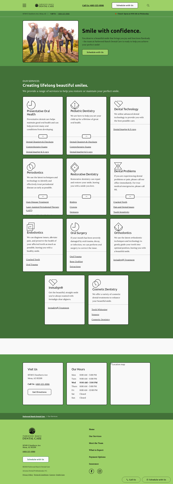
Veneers (95, 314)
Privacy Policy (28, 475)
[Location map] (130, 384)
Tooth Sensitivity (121, 212)
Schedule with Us (125, 5)
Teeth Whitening (99, 309)
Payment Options (97, 457)
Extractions (75, 266)
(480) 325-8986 (63, 14)
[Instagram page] (99, 471)
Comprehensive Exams (36, 147)
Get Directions (39, 392)
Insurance (94, 464)
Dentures (74, 212)
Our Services (95, 436)
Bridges (73, 202)
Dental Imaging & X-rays (37, 152)
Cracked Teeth (120, 202)
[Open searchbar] (148, 5)
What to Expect (96, 450)
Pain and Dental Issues (123, 207)
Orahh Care (60, 475)
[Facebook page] (91, 471)
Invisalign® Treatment (124, 260)
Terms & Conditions (41, 475)
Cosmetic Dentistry (101, 319)
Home (92, 429)
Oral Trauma (32, 264)
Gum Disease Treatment (37, 202)
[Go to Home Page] (44, 5)
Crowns (73, 207)
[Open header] (25, 5)
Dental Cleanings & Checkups (39, 142)
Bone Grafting (76, 261)
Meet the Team (96, 443)
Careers (52, 475)
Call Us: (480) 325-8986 (93, 5)
